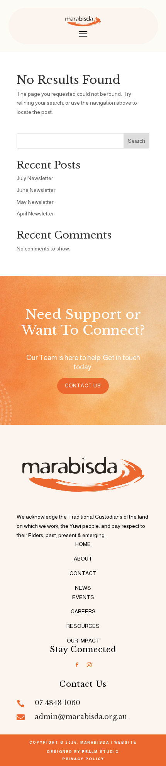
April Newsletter (35, 213)
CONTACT (83, 573)
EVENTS (83, 597)
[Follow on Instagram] (89, 664)
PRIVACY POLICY (83, 759)
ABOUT (83, 559)
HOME (83, 544)
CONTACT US (83, 386)
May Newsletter (35, 202)
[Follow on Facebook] (76, 664)
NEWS (83, 588)
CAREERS (83, 611)
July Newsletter (35, 178)
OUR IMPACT (83, 640)
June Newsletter (36, 190)
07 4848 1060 (57, 703)
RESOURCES (83, 626)
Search (136, 141)
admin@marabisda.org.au (81, 717)
